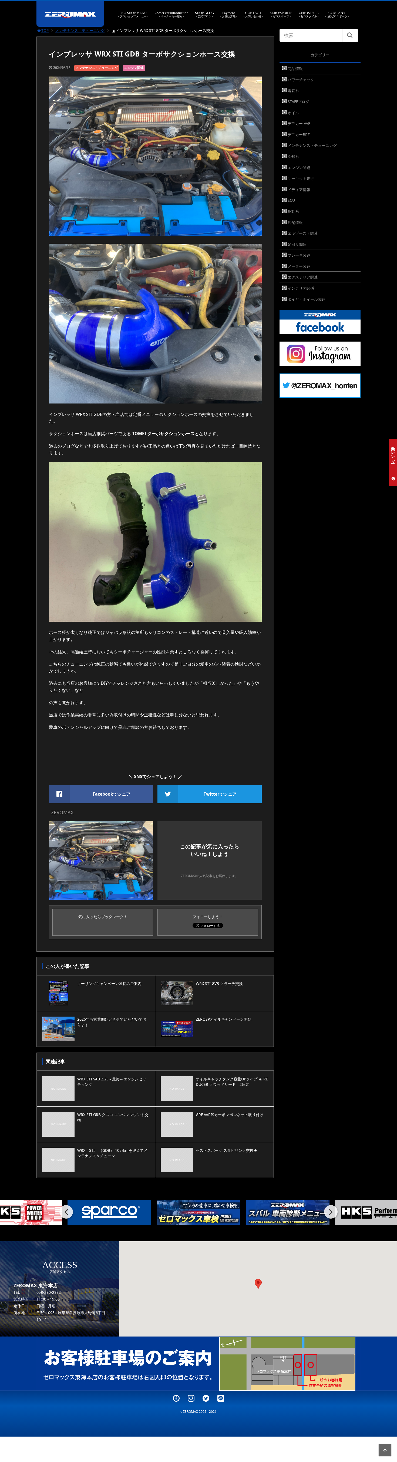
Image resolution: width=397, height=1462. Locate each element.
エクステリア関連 (303, 277)
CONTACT (253, 14)
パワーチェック (301, 79)
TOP (45, 30)
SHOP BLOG (204, 14)
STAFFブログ (298, 101)
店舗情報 (295, 222)
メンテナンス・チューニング (80, 30)
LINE (220, 1398)
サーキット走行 (301, 178)
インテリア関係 (301, 288)
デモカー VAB (299, 123)
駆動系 (293, 211)
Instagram (191, 1398)
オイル (293, 112)
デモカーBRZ (299, 134)
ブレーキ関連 (299, 255)
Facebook (176, 1398)
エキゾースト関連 (303, 233)
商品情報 (295, 68)
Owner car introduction (172, 14)
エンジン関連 (134, 67)
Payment (228, 14)
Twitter (206, 1398)
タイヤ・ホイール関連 (306, 299)
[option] (109, 1212)
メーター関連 (299, 266)
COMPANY (337, 14)
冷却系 (293, 156)
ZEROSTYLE (309, 14)
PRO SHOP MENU (133, 14)
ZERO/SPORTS (281, 14)
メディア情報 (299, 189)
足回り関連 (297, 244)
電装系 (293, 90)
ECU (291, 200)
